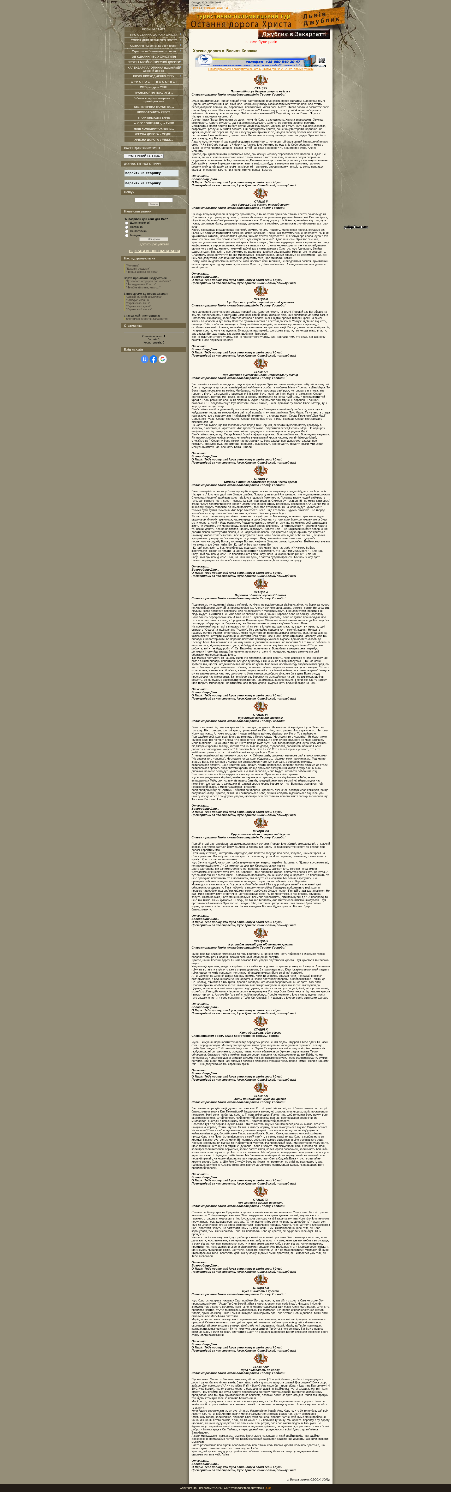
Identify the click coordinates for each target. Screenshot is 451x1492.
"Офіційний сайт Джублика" (144, 296)
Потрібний (136, 226)
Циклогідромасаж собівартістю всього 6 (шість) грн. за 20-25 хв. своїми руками (260, 68)
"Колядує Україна (137, 299)
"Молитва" (132, 265)
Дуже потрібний (140, 222)
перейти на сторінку (143, 173)
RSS (226, 8)
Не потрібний (138, 231)
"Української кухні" (138, 306)
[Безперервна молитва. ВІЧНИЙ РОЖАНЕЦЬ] (435, 15)
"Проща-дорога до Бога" (142, 271)
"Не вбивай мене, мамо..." (143, 287)
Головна (196, 8)
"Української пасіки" (139, 309)
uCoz (268, 1487)
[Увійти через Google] (162, 359)
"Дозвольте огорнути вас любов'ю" (148, 281)
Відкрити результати (154, 244)
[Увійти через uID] (145, 359)
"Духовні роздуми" (138, 268)
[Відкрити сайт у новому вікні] (294, 37)
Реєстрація (209, 8)
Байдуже (135, 235)
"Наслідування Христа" (141, 284)
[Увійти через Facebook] (153, 359)
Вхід (219, 8)
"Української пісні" (138, 303)
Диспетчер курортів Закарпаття (147, 318)
